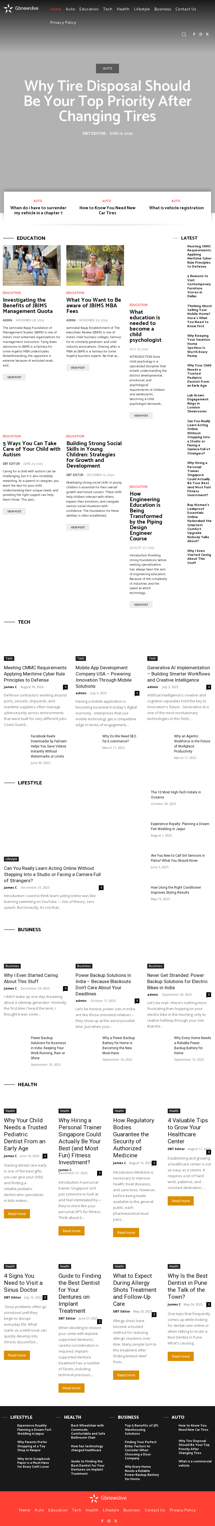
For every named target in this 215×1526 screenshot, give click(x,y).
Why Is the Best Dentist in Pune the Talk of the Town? (188, 1286)
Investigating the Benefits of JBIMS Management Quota (28, 306)
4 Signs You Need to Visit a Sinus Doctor (23, 1282)
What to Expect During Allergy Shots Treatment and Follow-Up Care (134, 1289)
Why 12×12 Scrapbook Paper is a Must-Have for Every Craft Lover (33, 1463)
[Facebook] (194, 34)
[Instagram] (200, 34)
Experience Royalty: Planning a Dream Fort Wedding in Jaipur (34, 1429)
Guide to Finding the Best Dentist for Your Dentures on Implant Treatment (80, 1293)
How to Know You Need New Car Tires (107, 211)
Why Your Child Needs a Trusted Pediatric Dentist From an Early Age (199, 375)
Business (12, 966)
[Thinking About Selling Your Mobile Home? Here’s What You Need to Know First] (178, 312)
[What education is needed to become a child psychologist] (148, 271)
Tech (9, 658)
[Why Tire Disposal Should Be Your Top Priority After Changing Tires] (169, 1445)
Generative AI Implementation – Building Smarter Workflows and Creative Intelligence (178, 674)
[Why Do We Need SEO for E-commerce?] (87, 741)
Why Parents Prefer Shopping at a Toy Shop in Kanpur (32, 1446)
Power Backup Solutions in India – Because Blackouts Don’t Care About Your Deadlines (103, 984)
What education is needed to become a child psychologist (146, 326)
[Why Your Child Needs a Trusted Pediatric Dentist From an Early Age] (178, 372)
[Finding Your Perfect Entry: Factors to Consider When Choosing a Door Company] (115, 1446)
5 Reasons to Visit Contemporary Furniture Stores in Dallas (199, 286)
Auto (107, 68)
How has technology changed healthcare (87, 1448)
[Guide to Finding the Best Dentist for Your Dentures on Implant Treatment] (80, 1258)
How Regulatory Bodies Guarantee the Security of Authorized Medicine (133, 1138)
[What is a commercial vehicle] (169, 1466)
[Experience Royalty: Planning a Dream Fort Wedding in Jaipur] (128, 833)
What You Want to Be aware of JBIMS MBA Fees (93, 306)
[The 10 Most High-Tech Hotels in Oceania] (128, 802)
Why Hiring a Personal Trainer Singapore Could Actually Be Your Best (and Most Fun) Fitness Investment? (199, 479)
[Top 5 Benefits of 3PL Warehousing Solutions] (115, 1430)
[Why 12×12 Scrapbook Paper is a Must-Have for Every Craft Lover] (8, 1463)
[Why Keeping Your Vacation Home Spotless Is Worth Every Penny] (178, 342)
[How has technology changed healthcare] (62, 1450)
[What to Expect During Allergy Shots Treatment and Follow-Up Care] (134, 1258)
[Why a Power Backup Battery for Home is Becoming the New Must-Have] (87, 1043)
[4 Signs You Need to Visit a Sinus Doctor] (25, 1258)
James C (10, 687)
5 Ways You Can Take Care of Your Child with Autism (31, 449)
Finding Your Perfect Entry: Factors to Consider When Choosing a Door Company (140, 1450)
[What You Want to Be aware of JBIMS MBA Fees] (95, 265)
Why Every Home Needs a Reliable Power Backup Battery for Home (142, 1472)
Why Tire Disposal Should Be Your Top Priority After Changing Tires (107, 101)
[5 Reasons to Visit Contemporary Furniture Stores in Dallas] (178, 282)
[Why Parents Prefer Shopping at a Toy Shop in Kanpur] (8, 1446)
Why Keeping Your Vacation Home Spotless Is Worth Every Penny (198, 346)
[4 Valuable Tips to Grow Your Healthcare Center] (189, 1102)
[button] (184, 34)
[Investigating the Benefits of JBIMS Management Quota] (32, 265)
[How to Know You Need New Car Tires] (169, 1430)
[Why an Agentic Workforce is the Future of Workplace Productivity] (158, 741)
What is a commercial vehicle (195, 1463)
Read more (17, 1214)
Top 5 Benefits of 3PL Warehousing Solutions (142, 1429)
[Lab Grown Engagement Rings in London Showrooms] (178, 402)
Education (12, 293)
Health (10, 1111)
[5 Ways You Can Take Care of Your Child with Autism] (32, 409)
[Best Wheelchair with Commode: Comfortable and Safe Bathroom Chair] (62, 1430)
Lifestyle (11, 859)
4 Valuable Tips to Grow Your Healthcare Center (188, 1131)
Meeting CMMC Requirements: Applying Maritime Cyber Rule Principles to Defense (199, 256)
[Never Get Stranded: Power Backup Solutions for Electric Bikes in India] (179, 952)
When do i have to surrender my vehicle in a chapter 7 (38, 211)
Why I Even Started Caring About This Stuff (199, 557)
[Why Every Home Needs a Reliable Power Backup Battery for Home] (158, 1043)
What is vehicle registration (176, 208)
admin (7, 320)
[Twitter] (207, 34)
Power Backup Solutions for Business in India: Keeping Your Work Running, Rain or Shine (48, 1048)
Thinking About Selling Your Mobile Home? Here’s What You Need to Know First (199, 316)
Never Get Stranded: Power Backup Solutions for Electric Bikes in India (177, 981)
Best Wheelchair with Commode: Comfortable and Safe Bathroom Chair (88, 1431)
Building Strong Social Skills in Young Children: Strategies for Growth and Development (94, 455)
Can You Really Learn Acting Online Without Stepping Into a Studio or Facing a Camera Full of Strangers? (198, 437)
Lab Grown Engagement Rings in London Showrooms (198, 403)
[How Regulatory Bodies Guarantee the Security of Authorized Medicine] (134, 1102)
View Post (14, 377)
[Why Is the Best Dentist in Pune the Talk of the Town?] (189, 1258)
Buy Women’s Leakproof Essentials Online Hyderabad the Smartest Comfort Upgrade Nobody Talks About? (199, 523)
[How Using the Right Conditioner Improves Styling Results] (128, 897)
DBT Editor (94, 134)
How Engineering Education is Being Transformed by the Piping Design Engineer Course (146, 516)
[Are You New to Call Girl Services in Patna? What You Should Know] (128, 865)
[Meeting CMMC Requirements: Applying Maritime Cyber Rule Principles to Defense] (178, 253)
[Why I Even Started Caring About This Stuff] (178, 557)
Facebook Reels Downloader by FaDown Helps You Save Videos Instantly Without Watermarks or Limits (49, 746)
